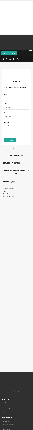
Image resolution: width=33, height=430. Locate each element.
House (5, 191)
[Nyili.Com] (16, 48)
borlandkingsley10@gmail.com (17, 87)
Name (5, 94)
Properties (6, 405)
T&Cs (4, 412)
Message (6, 122)
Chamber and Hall (8, 188)
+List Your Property (9, 53)
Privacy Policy (7, 409)
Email (5, 104)
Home (5, 402)
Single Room (6, 194)
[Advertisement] (16, 17)
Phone (6, 113)
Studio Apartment (8, 196)
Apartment (6, 186)
